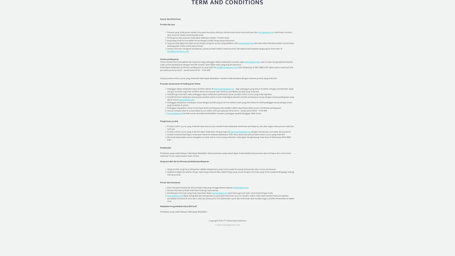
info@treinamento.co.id (178, 51)
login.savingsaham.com (224, 89)
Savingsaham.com (175, 113)
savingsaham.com (266, 32)
